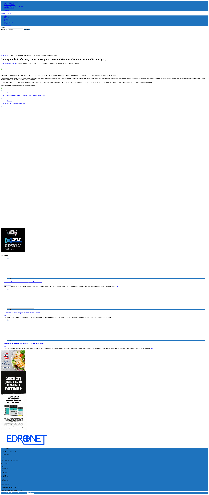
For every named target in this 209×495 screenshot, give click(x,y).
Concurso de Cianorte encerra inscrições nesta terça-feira (23, 282)
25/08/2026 (7, 285)
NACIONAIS (7, 25)
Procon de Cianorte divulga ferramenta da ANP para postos (24, 343)
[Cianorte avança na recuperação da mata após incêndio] (20, 308)
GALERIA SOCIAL (9, 3)
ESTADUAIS (7, 23)
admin (8, 63)
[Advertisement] (104, 42)
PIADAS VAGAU (9, 8)
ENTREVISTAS (8, 22)
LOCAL (6, 19)
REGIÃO (6, 20)
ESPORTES (13, 63)
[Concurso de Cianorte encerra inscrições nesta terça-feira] (20, 277)
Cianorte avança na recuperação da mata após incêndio (22, 313)
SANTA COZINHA (9, 5)
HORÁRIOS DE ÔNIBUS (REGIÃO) (14, 6)
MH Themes (30, 493)
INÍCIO (6, 16)
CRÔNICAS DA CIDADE (11, 2)
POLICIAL (7, 17)
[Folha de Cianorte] (6, 13)
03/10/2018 (4, 63)
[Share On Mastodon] (1, 70)
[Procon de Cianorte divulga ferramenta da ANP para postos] (20, 339)
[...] (117, 286)
